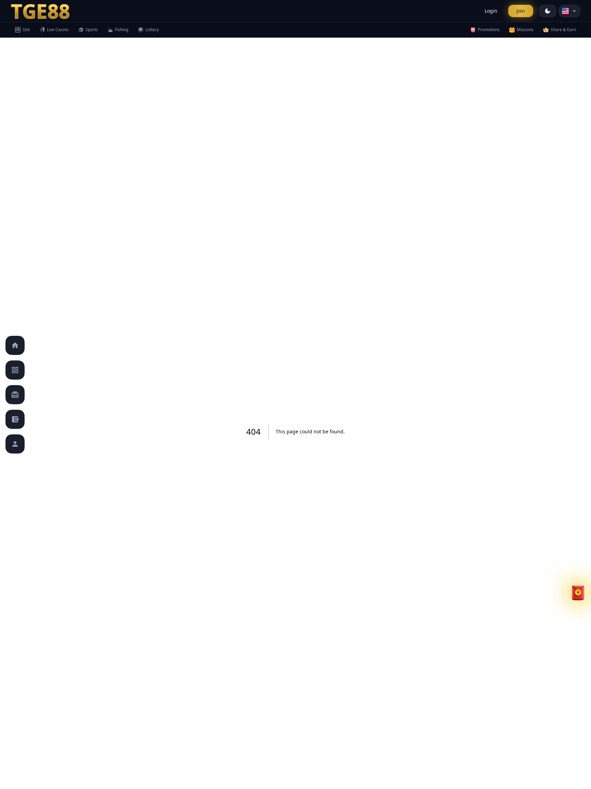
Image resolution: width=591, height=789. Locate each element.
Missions (525, 30)
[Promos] (15, 394)
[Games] (15, 370)
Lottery (152, 30)
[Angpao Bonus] (578, 525)
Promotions (489, 30)
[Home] (15, 345)
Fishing (121, 30)
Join (520, 11)
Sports (92, 30)
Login (491, 11)
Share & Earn (563, 30)
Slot (26, 30)
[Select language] (569, 11)
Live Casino (57, 30)
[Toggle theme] (547, 11)
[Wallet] (15, 419)
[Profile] (15, 444)
